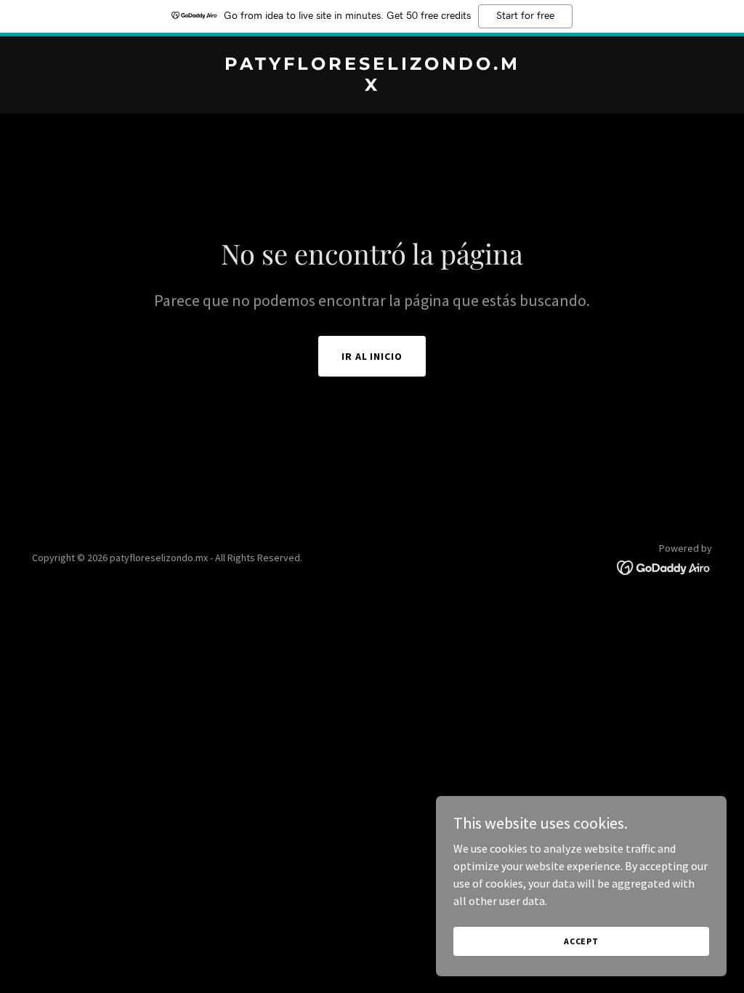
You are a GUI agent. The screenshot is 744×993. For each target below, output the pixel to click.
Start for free (525, 16)
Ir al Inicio (372, 356)
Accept (581, 941)
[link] (372, 86)
